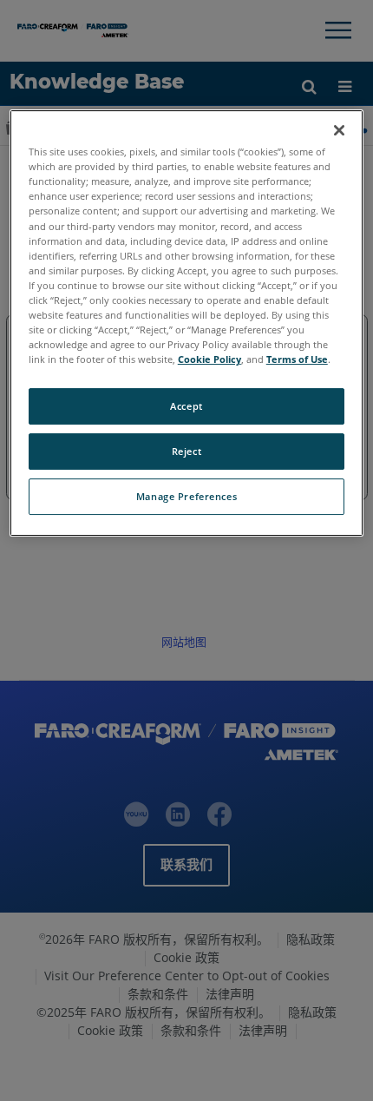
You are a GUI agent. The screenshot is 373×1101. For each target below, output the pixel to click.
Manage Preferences (186, 496)
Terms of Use (297, 359)
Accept (186, 405)
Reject (186, 451)
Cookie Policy (209, 359)
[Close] (339, 130)
